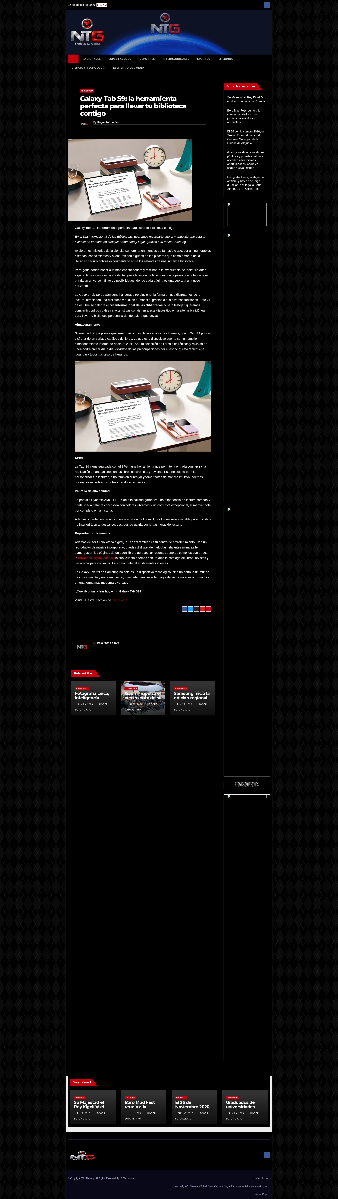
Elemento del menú (128, 67)
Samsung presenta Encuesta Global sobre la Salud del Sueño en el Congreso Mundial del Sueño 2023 (109, 622)
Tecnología (87, 91)
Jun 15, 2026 (184, 704)
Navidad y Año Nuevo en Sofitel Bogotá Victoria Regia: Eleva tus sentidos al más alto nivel (221, 1186)
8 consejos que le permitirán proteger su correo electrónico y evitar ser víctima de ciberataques (176, 622)
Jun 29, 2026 (85, 704)
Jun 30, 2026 (185, 1113)
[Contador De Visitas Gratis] (247, 784)
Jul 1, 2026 (134, 1113)
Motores (130, 1098)
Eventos (204, 59)
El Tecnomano (127, 1178)
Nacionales (91, 59)
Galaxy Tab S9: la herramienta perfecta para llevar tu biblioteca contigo (133, 106)
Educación (232, 1098)
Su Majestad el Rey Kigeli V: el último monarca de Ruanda (90, 1109)
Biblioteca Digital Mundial (96, 558)
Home (256, 1178)
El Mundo (226, 59)
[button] (269, 63)
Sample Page (261, 1194)
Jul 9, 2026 (83, 1113)
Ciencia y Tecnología (88, 67)
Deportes (147, 59)
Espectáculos (120, 59)
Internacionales (176, 59)
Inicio (265, 1178)
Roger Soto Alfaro (108, 122)
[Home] (73, 59)
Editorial (79, 1098)
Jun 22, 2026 (135, 704)
